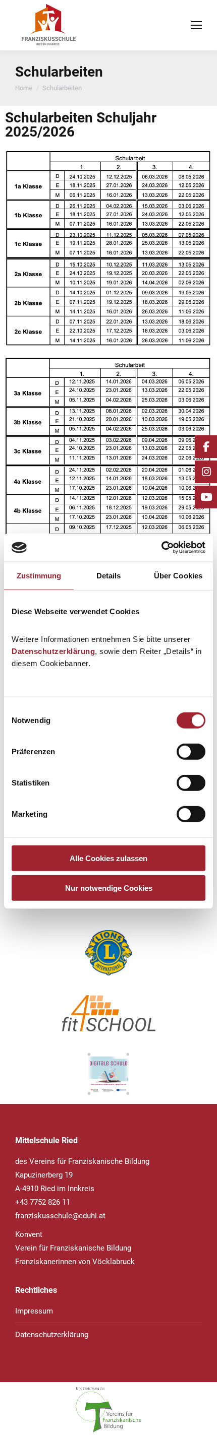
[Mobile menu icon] (196, 25)
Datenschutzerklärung (53, 651)
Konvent (28, 1234)
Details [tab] (108, 575)
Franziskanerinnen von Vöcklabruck (75, 1261)
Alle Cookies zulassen (108, 858)
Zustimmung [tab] (39, 575)
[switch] (191, 752)
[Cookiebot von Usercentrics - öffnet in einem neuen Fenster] (161, 547)
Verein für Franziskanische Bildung (73, 1248)
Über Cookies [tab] (178, 575)
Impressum (34, 1311)
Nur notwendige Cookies (108, 887)
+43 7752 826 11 (42, 1202)
